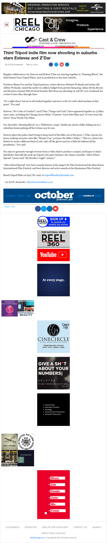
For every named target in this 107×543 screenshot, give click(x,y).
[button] (6, 24)
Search (96, 527)
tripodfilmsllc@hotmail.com (59, 175)
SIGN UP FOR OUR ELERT (55, 527)
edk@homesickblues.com (39, 182)
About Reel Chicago (53, 533)
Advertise (31, 527)
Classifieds (12, 527)
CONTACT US (80, 527)
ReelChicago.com (37, 538)
